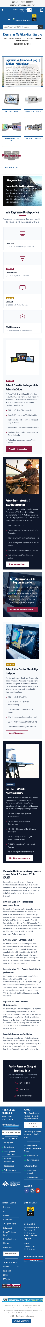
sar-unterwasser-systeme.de (32, 1171)
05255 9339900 (24, 1083)
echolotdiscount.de (32, 1177)
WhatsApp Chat (24, 1089)
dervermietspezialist (33, 1160)
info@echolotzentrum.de (24, 1095)
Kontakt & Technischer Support (10, 1233)
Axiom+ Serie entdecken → (17, 564)
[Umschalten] (18, 1266)
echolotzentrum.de (32, 1155)
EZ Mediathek (7, 1270)
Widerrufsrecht (7, 1219)
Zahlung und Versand (9, 1223)
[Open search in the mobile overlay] (23, 27)
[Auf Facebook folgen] (26, 1190)
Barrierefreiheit (7, 1247)
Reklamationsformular (9, 1239)
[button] (9, 19)
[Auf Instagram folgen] (32, 1190)
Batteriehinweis (7, 1228)
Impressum (6, 1207)
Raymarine (30, 38)
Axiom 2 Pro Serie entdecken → (19, 449)
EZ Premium (6, 1279)
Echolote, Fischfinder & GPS (17, 38)
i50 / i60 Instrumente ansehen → (19, 858)
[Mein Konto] (3, 10)
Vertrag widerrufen (11, 1253)
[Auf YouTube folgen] (37, 1190)
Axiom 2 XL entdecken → (17, 733)
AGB (4, 1211)
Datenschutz (6, 1215)
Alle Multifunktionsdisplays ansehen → (22, 609)
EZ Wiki (5, 1275)
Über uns (6, 1243)
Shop (5, 38)
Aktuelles (6, 1266)
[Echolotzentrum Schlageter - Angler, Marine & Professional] (22, 10)
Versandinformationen (34, 1312)
